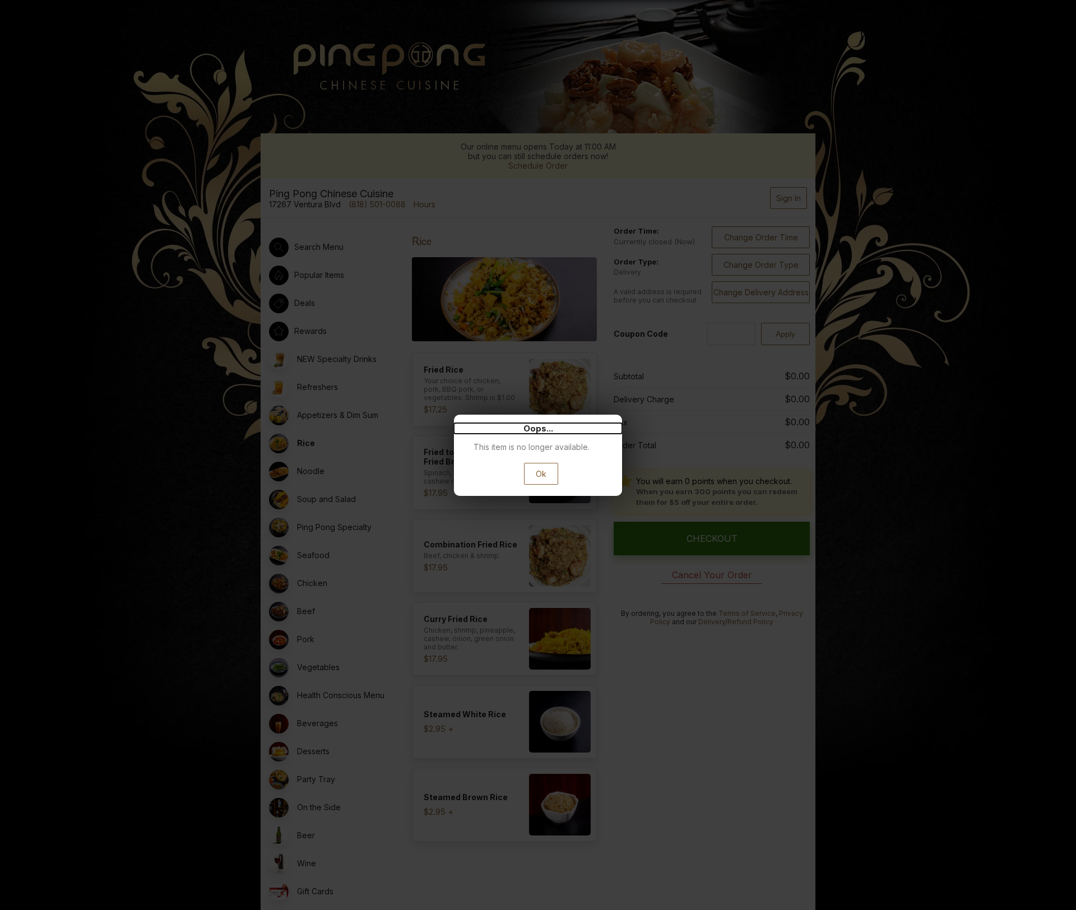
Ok (541, 474)
